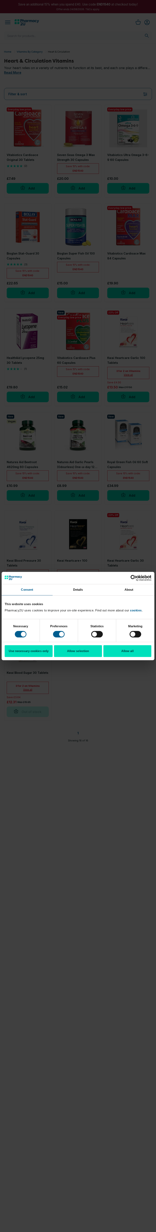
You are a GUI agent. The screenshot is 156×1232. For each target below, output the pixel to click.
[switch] (59, 634)
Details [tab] (78, 589)
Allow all (127, 651)
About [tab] (129, 589)
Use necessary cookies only (29, 651)
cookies (136, 610)
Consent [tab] (27, 589)
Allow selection (78, 651)
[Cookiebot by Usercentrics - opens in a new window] (133, 578)
